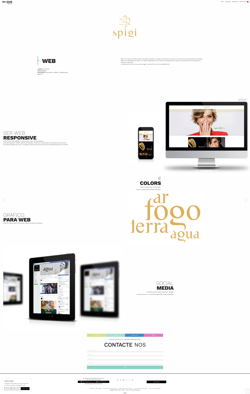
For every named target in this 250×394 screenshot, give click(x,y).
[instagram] (126, 380)
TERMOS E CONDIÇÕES (95, 388)
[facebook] (117, 380)
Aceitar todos (25, 388)
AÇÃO (153, 335)
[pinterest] (129, 380)
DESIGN (96, 335)
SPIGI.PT (44, 70)
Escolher (8, 388)
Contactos (242, 1)
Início (222, 1)
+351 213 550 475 (86, 381)
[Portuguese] (247, 2)
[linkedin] (132, 380)
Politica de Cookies (155, 388)
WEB (115, 335)
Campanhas (235, 1)
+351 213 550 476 (101, 381)
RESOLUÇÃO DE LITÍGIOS (125, 388)
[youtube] (123, 380)
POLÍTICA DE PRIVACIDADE (110, 388)
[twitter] (120, 380)
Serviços (227, 1)
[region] (17, 385)
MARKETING (134, 335)
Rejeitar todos (16, 388)
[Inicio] (7, 2)
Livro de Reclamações (140, 388)
